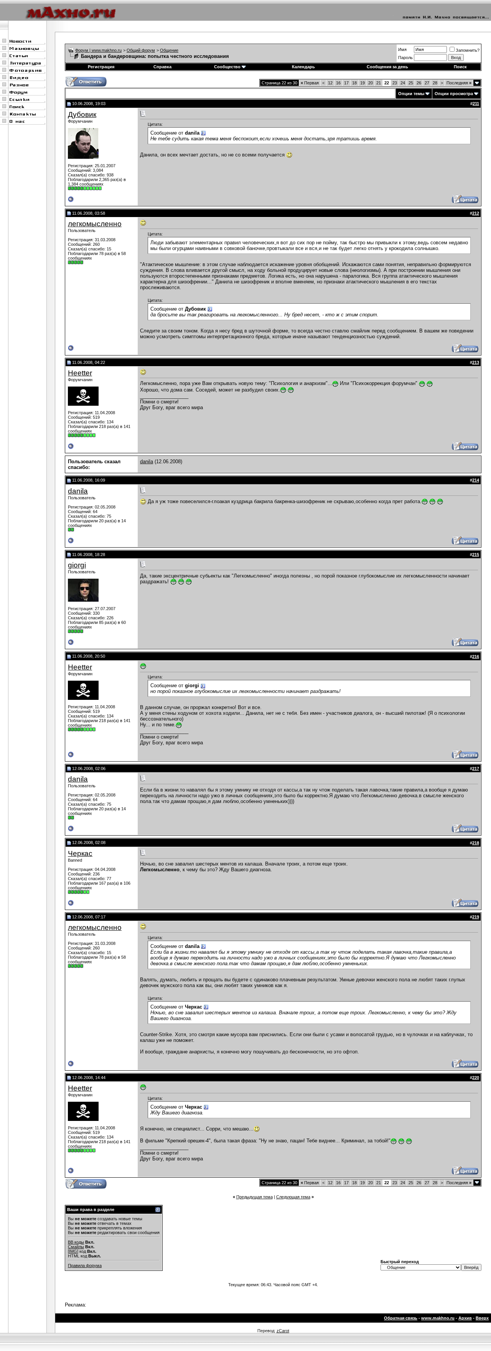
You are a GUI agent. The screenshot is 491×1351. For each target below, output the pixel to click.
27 (427, 83)
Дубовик (82, 114)
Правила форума (85, 1265)
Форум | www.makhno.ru (98, 50)
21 (378, 83)
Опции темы (411, 93)
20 (370, 83)
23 (394, 83)
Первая (310, 83)
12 (330, 83)
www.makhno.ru (438, 1318)
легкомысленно (95, 224)
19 (362, 83)
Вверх (482, 1318)
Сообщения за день (387, 66)
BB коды (76, 1242)
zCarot (283, 1330)
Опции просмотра (454, 93)
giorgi (77, 565)
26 (419, 83)
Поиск (460, 66)
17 (346, 83)
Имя (402, 49)
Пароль (405, 57)
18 (354, 83)
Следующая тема (293, 1197)
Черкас (80, 853)
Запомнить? (467, 50)
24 (402, 83)
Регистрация (101, 66)
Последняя (459, 83)
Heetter (80, 373)
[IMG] (73, 1251)
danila (146, 461)
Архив (465, 1318)
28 (435, 83)
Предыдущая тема (254, 1197)
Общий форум (141, 50)
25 (411, 83)
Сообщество (227, 66)
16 (338, 83)
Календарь (303, 66)
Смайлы (76, 1246)
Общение (169, 50)
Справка (162, 66)
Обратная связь (400, 1318)
